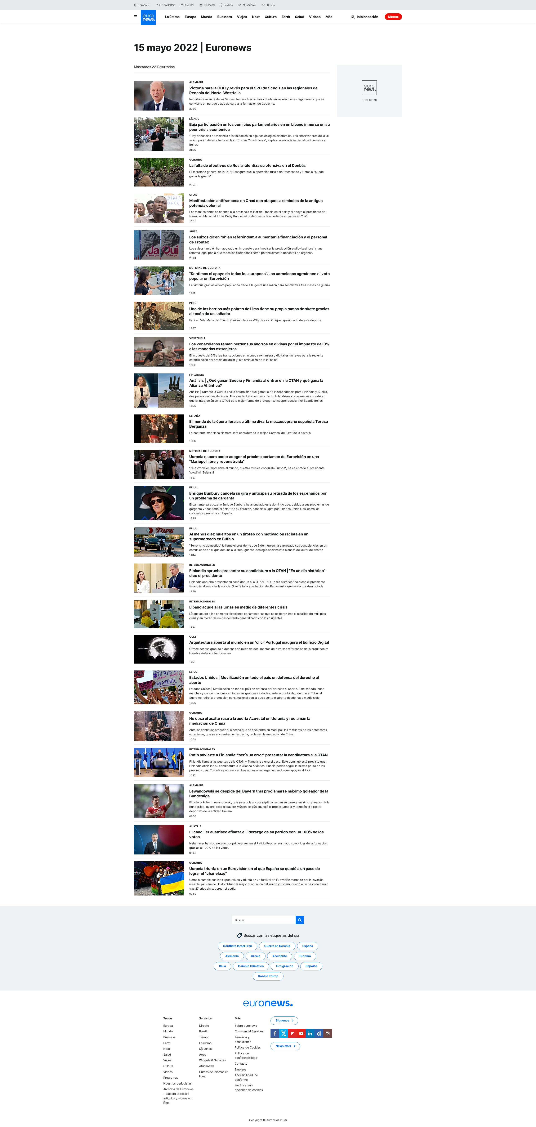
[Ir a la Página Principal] (148, 17)
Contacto (241, 1063)
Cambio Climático (251, 966)
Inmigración (284, 966)
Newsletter (283, 1046)
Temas (168, 1018)
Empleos (240, 1069)
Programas (170, 1077)
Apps (202, 1054)
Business (224, 17)
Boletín (203, 1031)
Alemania (232, 956)
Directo (393, 16)
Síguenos (205, 1048)
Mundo (206, 17)
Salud (299, 17)
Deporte (311, 966)
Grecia (255, 956)
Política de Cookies (248, 1047)
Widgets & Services (212, 1060)
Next (256, 17)
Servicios (205, 1018)
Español (142, 4)
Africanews (206, 1066)
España (307, 946)
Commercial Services (249, 1031)
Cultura (271, 17)
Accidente (279, 956)
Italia (222, 966)
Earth (286, 17)
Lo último (172, 17)
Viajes (242, 17)
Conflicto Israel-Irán (237, 946)
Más (238, 1018)
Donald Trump (268, 976)
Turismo (305, 956)
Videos (314, 17)
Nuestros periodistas (177, 1083)
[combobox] (284, 5)
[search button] (263, 5)
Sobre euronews (246, 1025)
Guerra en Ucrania (277, 946)
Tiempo (204, 1037)
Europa (190, 17)
